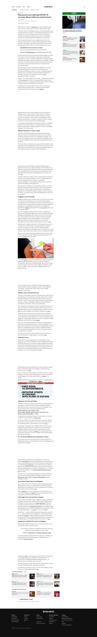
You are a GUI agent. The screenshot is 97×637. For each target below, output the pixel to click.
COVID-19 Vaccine (24, 599)
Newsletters (51, 616)
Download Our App (53, 620)
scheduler (27, 207)
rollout (25, 260)
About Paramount (65, 616)
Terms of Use (39, 621)
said (49, 222)
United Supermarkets (27, 414)
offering (24, 491)
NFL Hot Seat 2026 (15, 620)
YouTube (25, 616)
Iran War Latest (14, 618)
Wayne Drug (31, 532)
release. (42, 89)
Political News (14, 616)
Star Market (42, 412)
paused (26, 515)
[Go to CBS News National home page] (48, 6)
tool (25, 80)
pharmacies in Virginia (35, 506)
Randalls (28, 412)
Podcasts (51, 618)
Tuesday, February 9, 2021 (44, 532)
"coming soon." (37, 418)
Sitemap (50, 623)
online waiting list (40, 503)
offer (38, 499)
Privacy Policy (39, 616)
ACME (19, 410)
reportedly (44, 207)
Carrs (29, 410)
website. (36, 431)
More (25, 571)
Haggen (33, 410)
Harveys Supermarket (39, 477)
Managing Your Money (24, 9)
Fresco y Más (28, 477)
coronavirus (34, 27)
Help (63, 621)
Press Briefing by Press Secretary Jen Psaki (31, 47)
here (43, 121)
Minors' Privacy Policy (41, 623)
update (25, 236)
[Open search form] (84, 6)
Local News (18, 6)
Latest (13, 6)
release (38, 320)
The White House (30, 52)
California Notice (40, 618)
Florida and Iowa (28, 539)
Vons (37, 414)
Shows (28, 6)
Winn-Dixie (21, 477)
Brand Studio (51, 621)
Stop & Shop (25, 461)
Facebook (26, 618)
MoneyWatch (14, 9)
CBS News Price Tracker (35, 9)
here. (46, 423)
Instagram (26, 620)
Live (24, 6)
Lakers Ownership (14, 621)
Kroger (31, 599)
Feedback (64, 623)
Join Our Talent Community (67, 620)
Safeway (33, 412)
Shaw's (37, 412)
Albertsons (25, 410)
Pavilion (23, 412)
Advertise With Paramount (67, 618)
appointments (29, 465)
